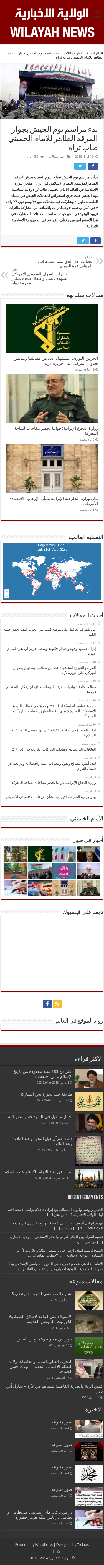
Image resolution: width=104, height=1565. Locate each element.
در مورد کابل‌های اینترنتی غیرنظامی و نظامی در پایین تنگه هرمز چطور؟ (39, 1515)
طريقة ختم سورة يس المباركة (46, 1094)
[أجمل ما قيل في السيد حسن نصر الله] (89, 1123)
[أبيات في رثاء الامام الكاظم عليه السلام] (89, 1178)
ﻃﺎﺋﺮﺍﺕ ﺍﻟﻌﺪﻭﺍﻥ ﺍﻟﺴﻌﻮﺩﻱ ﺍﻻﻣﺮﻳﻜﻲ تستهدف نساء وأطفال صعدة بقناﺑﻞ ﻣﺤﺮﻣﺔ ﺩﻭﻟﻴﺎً (40, 276)
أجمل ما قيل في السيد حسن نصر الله (40, 1116)
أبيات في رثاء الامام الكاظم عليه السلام (38, 1171)
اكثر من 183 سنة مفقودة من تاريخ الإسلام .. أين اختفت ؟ (42, 1074)
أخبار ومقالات (73, 53)
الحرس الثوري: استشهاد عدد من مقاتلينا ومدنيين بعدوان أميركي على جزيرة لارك (56, 361)
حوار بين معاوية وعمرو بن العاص (44, 1339)
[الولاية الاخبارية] (52, 13)
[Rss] (57, 1004)
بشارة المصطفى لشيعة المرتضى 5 (42, 1293)
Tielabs (83, 1545)
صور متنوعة (62, 1422)
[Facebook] (47, 1004)
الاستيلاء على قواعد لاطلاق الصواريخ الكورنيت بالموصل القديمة (40, 1319)
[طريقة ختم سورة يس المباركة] (89, 1101)
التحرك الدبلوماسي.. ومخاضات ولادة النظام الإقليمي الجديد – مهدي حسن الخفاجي (40, 1366)
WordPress (44, 1545)
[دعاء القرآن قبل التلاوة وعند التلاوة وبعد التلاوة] (89, 1151)
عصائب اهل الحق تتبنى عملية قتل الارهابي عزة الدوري (65, 262)
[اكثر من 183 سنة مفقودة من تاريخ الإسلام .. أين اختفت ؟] (89, 1078)
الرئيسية (93, 53)
